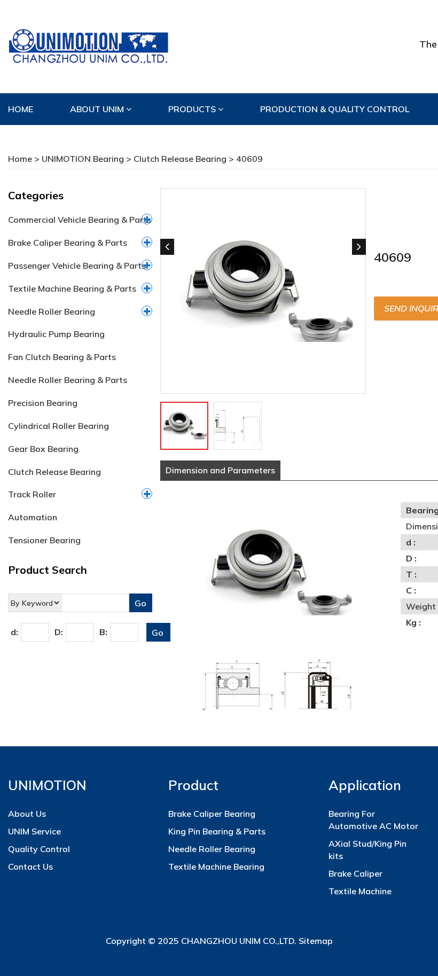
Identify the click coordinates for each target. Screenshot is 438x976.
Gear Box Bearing (43, 448)
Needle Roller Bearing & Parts (67, 379)
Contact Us (30, 866)
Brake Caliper (355, 873)
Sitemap (316, 940)
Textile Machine (360, 891)
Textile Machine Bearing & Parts (72, 288)
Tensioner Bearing (44, 540)
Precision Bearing (42, 402)
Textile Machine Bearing (216, 866)
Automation (32, 517)
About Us (27, 813)
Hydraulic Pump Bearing (56, 334)
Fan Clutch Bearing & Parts (62, 357)
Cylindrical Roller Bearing (58, 425)
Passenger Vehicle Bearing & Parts (77, 265)
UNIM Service (34, 831)
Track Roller (32, 494)
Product (193, 785)
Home (20, 158)
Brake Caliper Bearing (211, 813)
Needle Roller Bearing (51, 311)
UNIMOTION (47, 785)
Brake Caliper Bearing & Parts (67, 242)
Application (364, 785)
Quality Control (39, 849)
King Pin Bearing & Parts (216, 831)
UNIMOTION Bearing (83, 158)
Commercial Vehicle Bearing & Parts (79, 219)
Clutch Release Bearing (180, 158)
